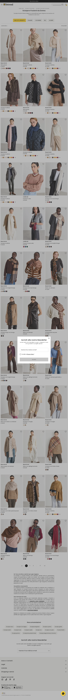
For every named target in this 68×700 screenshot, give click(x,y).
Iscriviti (34, 359)
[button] (63, 693)
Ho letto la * (28, 354)
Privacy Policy (30, 354)
